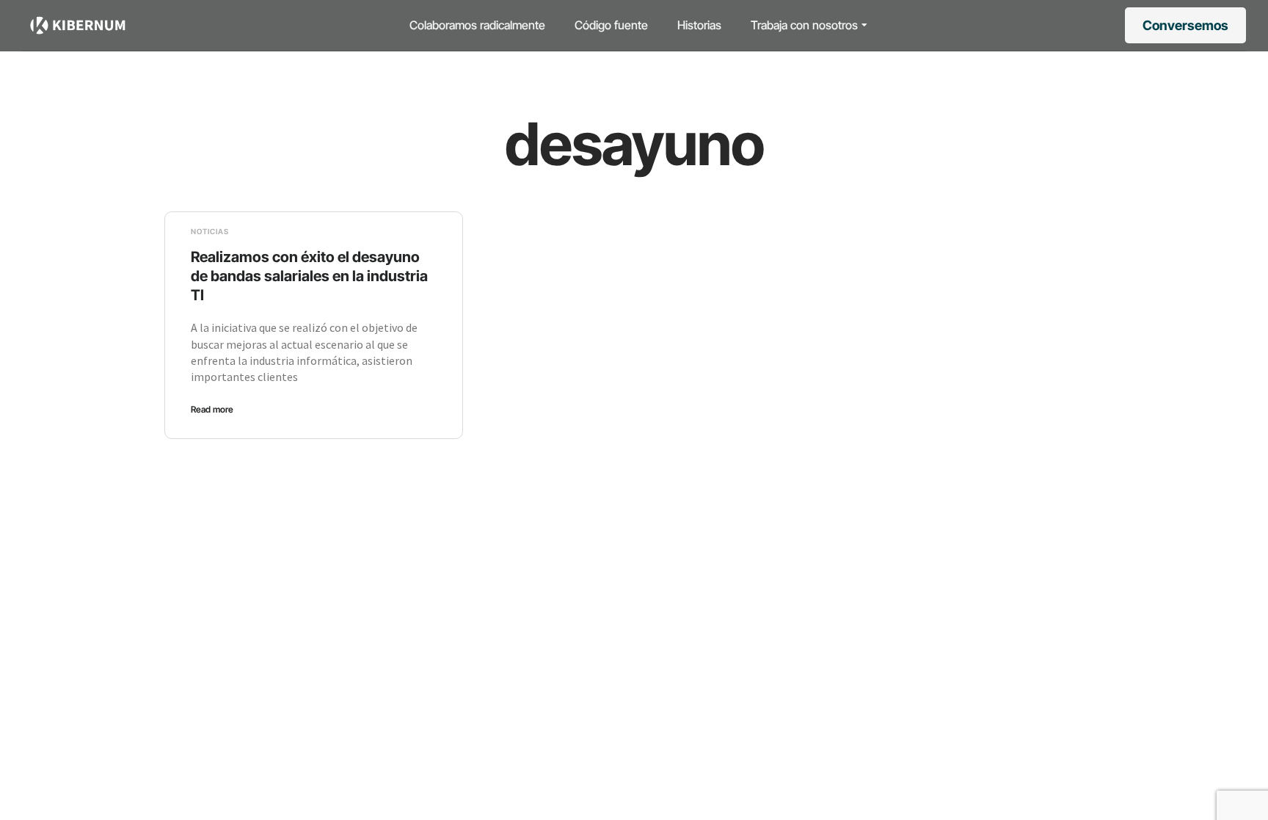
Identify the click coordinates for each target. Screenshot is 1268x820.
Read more (212, 409)
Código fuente (611, 25)
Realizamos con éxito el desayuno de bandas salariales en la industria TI (309, 276)
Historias (699, 25)
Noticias (210, 231)
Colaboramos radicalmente (477, 25)
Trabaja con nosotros (804, 25)
